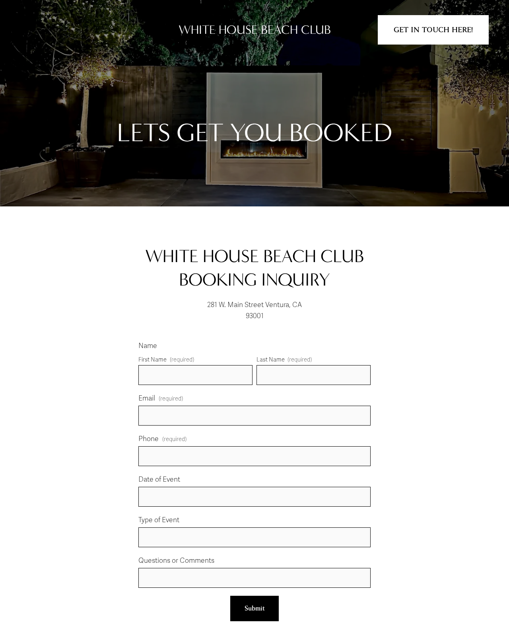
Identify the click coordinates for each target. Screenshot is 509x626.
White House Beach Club (255, 29)
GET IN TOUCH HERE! (433, 30)
